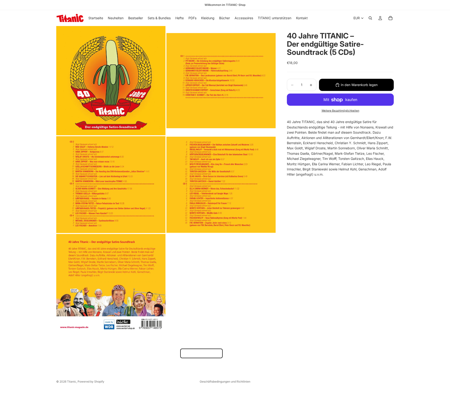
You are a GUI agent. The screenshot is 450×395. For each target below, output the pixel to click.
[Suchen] (370, 18)
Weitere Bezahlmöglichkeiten (340, 110)
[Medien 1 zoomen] (110, 80)
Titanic (71, 381)
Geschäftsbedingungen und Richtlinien (225, 381)
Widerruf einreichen (201, 353)
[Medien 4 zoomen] (221, 184)
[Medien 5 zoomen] (110, 283)
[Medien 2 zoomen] (221, 80)
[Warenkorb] (390, 18)
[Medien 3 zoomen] (110, 184)
